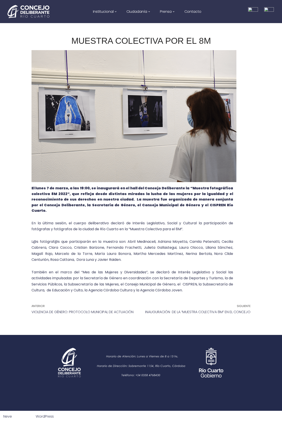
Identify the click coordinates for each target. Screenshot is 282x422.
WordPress (45, 416)
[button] (116, 12)
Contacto (192, 11)
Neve (7, 416)
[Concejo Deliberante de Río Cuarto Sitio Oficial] (28, 11)
